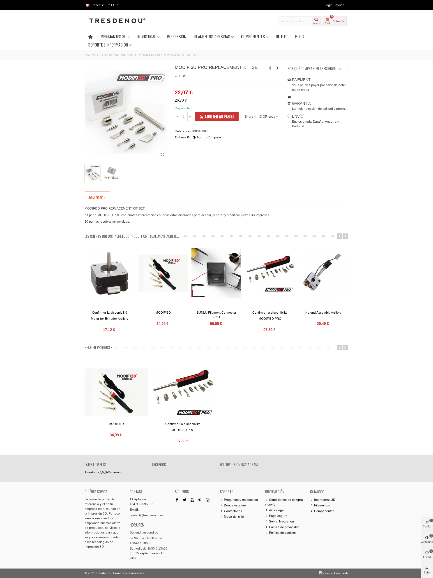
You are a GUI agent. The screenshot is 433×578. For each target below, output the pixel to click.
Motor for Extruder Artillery (109, 318)
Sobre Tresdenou (281, 521)
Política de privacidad (284, 527)
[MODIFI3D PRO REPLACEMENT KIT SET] (162, 154)
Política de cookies (282, 532)
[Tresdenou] (123, 21)
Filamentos (322, 505)
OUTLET (282, 36)
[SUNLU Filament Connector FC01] (277, 68)
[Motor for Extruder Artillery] (109, 273)
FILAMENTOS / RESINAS (211, 36)
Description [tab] (97, 197)
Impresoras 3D (324, 499)
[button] (339, 236)
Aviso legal (276, 510)
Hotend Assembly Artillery (323, 312)
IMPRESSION (176, 36)
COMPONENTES (253, 36)
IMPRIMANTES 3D (113, 36)
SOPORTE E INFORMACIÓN (108, 45)
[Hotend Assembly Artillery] (323, 273)
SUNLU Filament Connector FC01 (216, 315)
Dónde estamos (235, 505)
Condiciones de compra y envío (284, 502)
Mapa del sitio (234, 516)
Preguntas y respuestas (241, 499)
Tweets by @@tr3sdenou (103, 472)
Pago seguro (278, 515)
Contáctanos (233, 511)
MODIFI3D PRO (269, 318)
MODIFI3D (163, 312)
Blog (299, 36)
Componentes (324, 511)
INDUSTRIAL (146, 36)
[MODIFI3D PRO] (270, 273)
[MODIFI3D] (270, 68)
